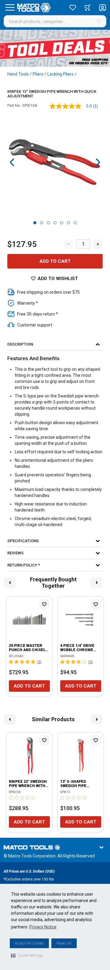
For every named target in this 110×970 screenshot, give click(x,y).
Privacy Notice (43, 926)
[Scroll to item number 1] (34, 222)
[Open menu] (10, 8)
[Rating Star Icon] (11, 661)
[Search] (98, 21)
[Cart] (87, 7)
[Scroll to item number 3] (48, 222)
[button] (27, 955)
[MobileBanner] (55, 48)
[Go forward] (98, 162)
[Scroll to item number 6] (68, 222)
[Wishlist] (72, 7)
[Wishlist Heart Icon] (44, 604)
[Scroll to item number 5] (61, 222)
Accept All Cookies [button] (29, 943)
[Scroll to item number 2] (41, 222)
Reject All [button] (64, 943)
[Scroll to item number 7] (75, 222)
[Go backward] (12, 162)
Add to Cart (55, 261)
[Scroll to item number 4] (55, 222)
